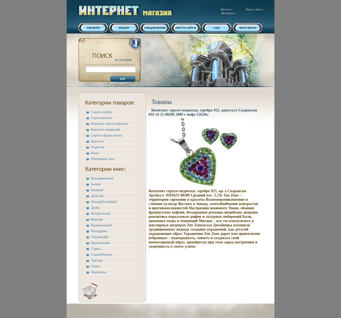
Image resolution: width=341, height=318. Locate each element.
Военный (97, 190)
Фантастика (98, 272)
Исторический (100, 213)
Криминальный (101, 225)
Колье (95, 153)
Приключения (100, 243)
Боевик (96, 184)
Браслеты (97, 141)
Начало (225, 9)
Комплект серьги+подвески (109, 124)
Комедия (97, 219)
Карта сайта (253, 9)
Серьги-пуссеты (101, 118)
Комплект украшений (105, 129)
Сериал (96, 249)
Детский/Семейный (104, 202)
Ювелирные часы (102, 159)
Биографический (102, 178)
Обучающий (99, 237)
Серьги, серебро (101, 112)
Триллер (96, 260)
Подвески (97, 147)
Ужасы (95, 266)
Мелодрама (99, 231)
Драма (95, 208)
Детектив (97, 196)
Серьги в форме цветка (106, 135)
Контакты (228, 13)
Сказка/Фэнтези (101, 254)
